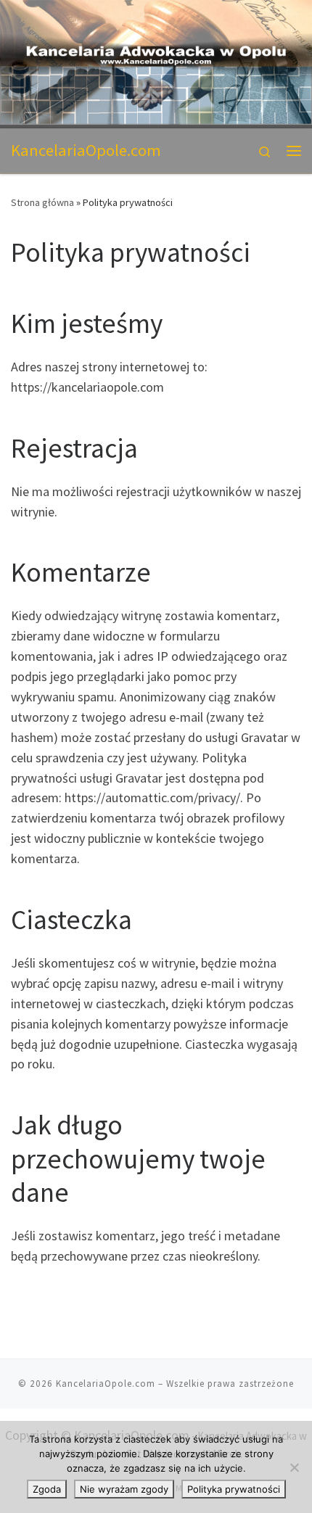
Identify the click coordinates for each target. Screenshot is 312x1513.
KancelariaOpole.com (105, 1383)
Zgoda (47, 1489)
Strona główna (42, 202)
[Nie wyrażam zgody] (294, 1467)
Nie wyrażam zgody (124, 1489)
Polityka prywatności (233, 1489)
